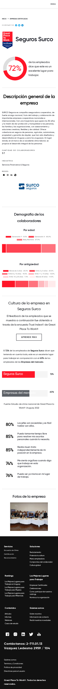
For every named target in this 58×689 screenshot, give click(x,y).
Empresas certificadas (19, 19)
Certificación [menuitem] (9, 554)
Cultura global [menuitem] (35, 565)
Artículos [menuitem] (8, 614)
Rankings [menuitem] (9, 575)
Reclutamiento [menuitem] (35, 552)
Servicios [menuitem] (8, 546)
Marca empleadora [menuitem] (37, 559)
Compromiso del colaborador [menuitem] (41, 562)
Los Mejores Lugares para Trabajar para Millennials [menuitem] (14, 594)
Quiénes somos (10, 660)
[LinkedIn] (22, 25)
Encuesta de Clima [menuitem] (11, 550)
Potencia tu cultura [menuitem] (37, 555)
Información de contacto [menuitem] (39, 617)
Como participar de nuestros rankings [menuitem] (41, 593)
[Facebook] (16, 25)
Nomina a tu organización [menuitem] (39, 597)
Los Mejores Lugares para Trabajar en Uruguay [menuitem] (14, 583)
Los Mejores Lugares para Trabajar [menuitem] (39, 577)
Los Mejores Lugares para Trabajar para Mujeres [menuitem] (14, 588)
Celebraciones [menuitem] (35, 588)
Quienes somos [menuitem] (37, 608)
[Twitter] (19, 25)
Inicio (4, 19)
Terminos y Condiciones (13, 664)
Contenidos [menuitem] (10, 608)
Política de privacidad (13, 667)
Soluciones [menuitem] (35, 546)
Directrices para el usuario (14, 671)
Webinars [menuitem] (8, 620)
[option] (29, 516)
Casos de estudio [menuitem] (11, 623)
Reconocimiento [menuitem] (10, 558)
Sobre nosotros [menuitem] (36, 614)
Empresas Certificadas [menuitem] (38, 585)
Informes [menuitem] (8, 617)
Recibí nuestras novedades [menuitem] (40, 620)
